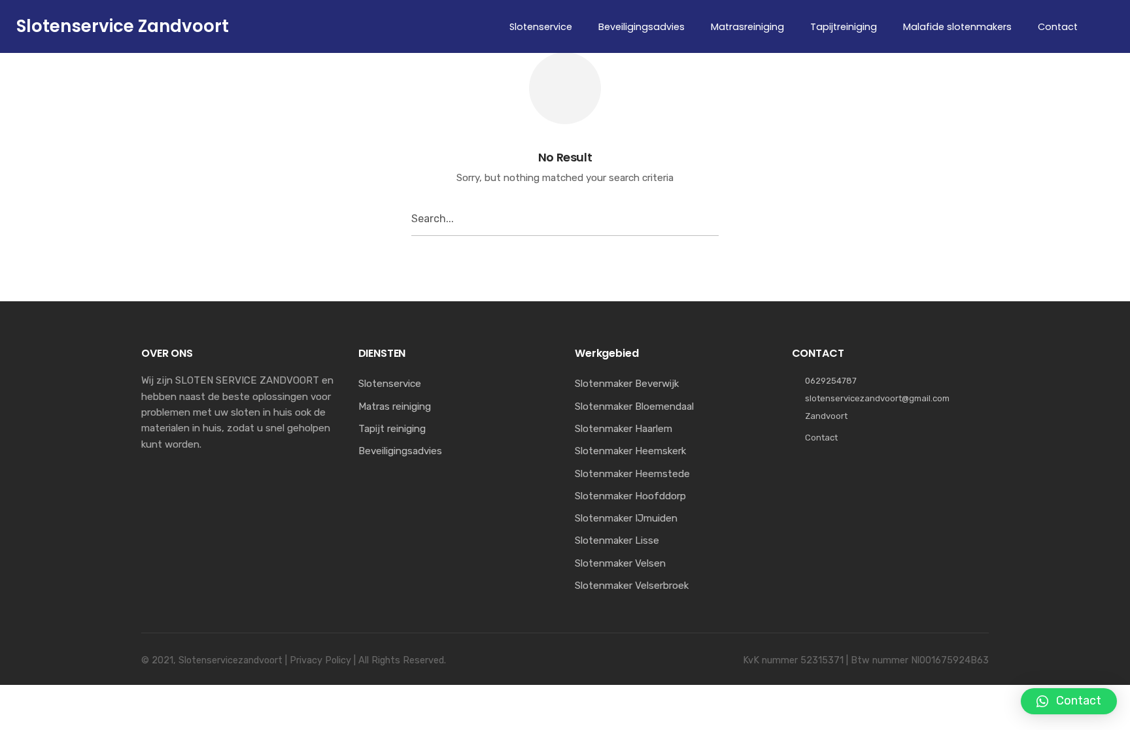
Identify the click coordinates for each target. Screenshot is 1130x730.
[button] (1069, 701)
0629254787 (831, 381)
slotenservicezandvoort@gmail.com (877, 398)
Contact (821, 437)
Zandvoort (826, 416)
